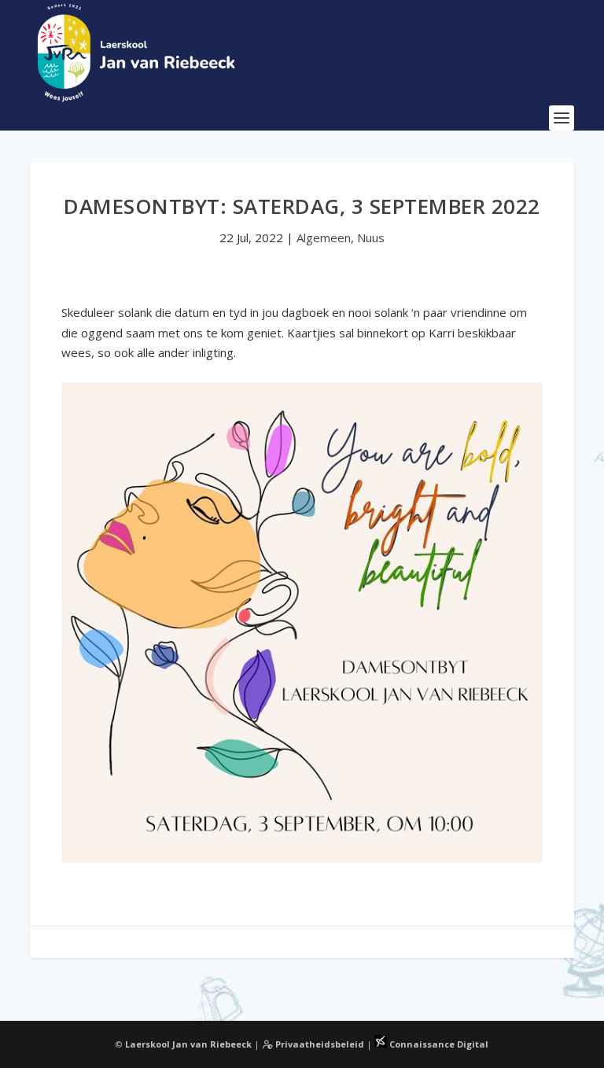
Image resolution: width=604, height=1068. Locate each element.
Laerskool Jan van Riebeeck (188, 1044)
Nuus (371, 237)
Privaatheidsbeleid (318, 1044)
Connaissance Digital (437, 1044)
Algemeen (323, 237)
